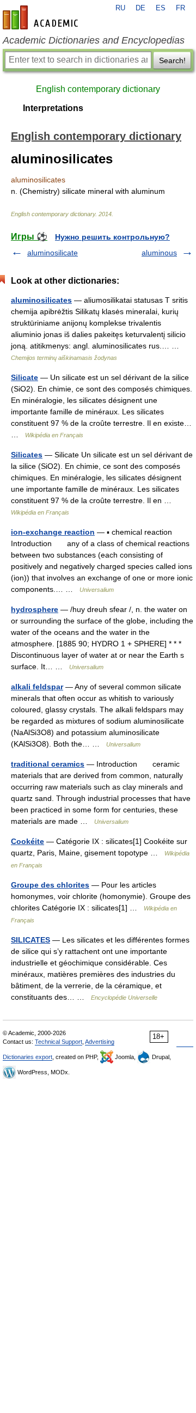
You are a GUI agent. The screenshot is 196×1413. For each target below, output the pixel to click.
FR (180, 8)
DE (140, 8)
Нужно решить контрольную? (112, 237)
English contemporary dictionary (98, 89)
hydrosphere (34, 609)
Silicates (26, 454)
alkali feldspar (37, 686)
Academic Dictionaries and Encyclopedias (94, 40)
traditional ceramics (47, 764)
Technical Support (58, 1041)
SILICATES (30, 939)
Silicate (24, 377)
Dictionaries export (27, 1057)
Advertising (99, 1041)
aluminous (159, 252)
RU (120, 8)
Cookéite (27, 841)
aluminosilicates (41, 300)
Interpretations (53, 108)
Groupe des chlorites (50, 884)
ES (161, 8)
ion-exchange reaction (53, 532)
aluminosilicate (52, 252)
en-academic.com (42, 17)
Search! (172, 60)
